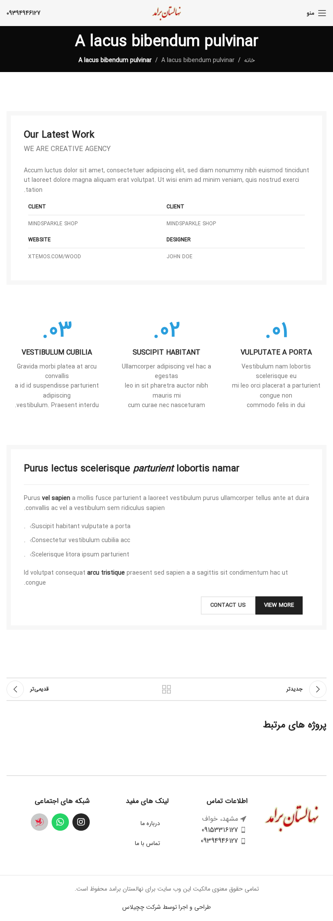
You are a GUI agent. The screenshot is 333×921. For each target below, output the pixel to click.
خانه (249, 60)
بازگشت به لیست (166, 689)
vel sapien (56, 498)
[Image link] (291, 817)
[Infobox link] (275, 365)
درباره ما (150, 823)
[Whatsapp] (60, 822)
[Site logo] (166, 12)
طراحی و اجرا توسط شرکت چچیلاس (166, 907)
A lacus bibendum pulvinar (198, 60)
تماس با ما (147, 843)
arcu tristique (106, 573)
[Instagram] (81, 822)
